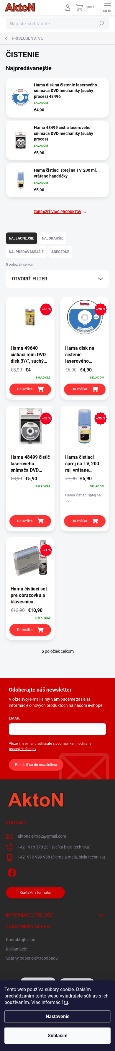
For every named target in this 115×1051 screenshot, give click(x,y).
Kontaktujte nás (20, 939)
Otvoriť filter (29, 279)
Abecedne (60, 252)
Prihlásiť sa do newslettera (36, 765)
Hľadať (101, 23)
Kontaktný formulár (35, 893)
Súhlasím (58, 1035)
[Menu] (107, 7)
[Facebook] (11, 872)
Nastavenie (58, 1016)
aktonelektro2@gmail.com (42, 836)
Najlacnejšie (21, 238)
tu (66, 1002)
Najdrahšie (52, 238)
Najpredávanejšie (26, 252)
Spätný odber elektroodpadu (32, 958)
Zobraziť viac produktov (57, 212)
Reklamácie (16, 949)
